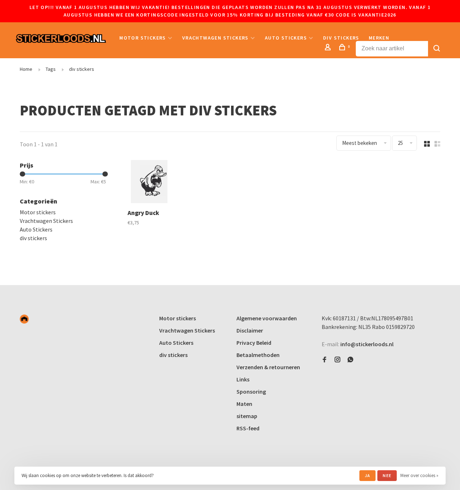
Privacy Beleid (253, 342)
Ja (367, 475)
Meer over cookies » (419, 475)
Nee (387, 475)
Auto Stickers (286, 38)
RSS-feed (247, 428)
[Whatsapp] (350, 359)
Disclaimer (249, 330)
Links (242, 379)
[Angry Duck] (149, 182)
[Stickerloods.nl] (24, 319)
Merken (379, 38)
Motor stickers (142, 38)
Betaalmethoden (258, 354)
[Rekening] (329, 48)
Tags (51, 69)
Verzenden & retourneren (268, 367)
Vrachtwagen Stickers (215, 38)
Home (26, 69)
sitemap (246, 416)
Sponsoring (251, 391)
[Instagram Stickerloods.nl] (337, 359)
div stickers (341, 38)
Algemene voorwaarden (266, 318)
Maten (244, 403)
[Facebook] (324, 359)
